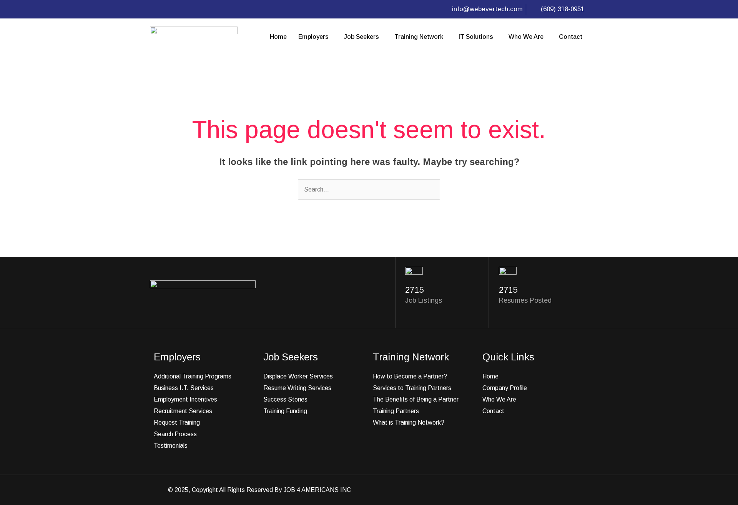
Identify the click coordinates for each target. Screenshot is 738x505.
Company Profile (504, 388)
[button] (315, 36)
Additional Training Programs (192, 376)
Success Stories (285, 399)
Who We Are (526, 36)
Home (278, 36)
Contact (570, 36)
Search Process (175, 434)
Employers (313, 36)
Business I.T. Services (184, 388)
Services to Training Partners (412, 388)
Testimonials (171, 445)
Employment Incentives (185, 399)
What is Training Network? (408, 422)
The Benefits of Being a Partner (416, 399)
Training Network (418, 36)
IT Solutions (476, 36)
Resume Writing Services (297, 388)
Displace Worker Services (298, 376)
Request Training (177, 422)
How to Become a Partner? (410, 376)
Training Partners (396, 411)
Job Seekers (361, 36)
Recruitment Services (183, 411)
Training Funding (285, 411)
